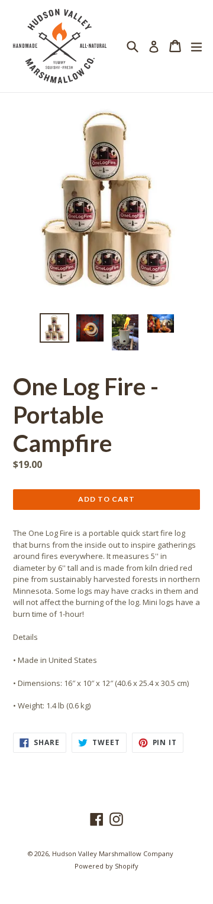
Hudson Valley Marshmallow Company (112, 853)
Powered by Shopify (106, 865)
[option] (54, 328)
